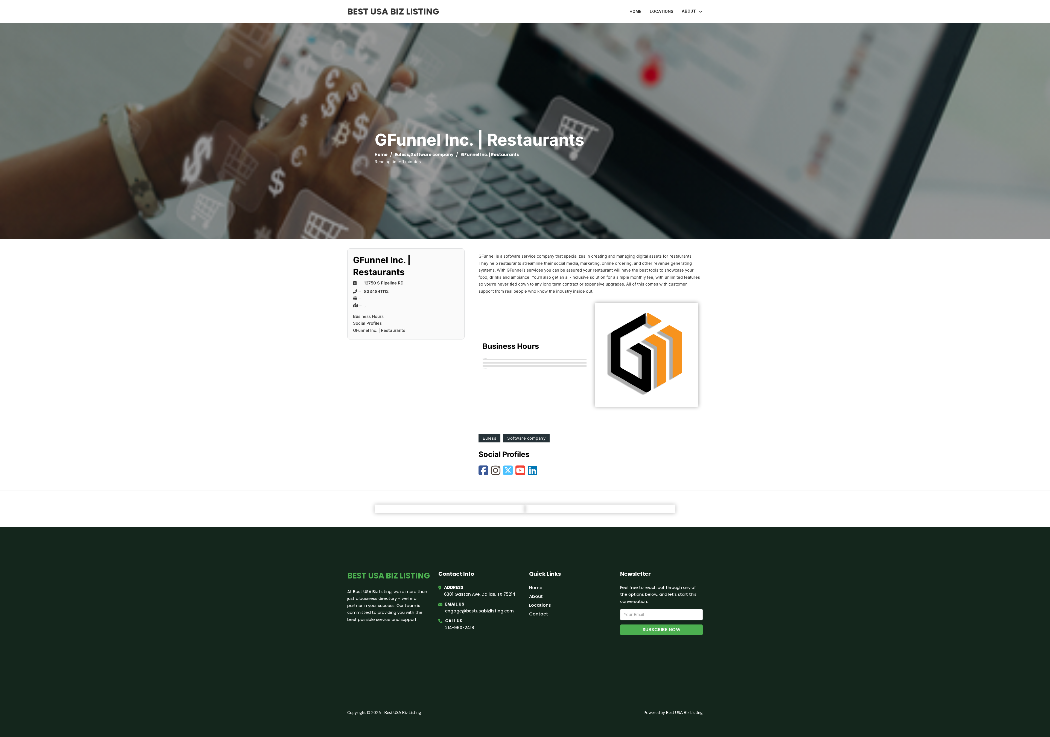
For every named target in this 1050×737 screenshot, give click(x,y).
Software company (432, 154)
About (536, 596)
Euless (402, 154)
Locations (661, 11)
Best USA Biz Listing (393, 11)
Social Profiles (367, 323)
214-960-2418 (459, 628)
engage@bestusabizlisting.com (479, 611)
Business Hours (368, 316)
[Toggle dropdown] (701, 12)
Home (635, 11)
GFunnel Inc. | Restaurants (379, 330)
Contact (538, 614)
